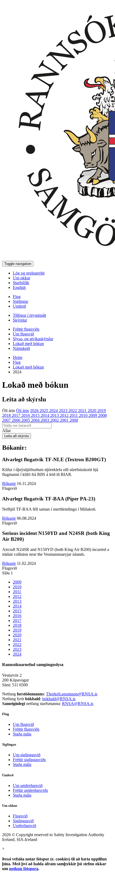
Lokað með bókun (28, 343)
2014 (45, 415)
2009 (93, 415)
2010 (84, 415)
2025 (44, 410)
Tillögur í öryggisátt (29, 315)
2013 (55, 415)
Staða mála (22, 734)
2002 (55, 420)
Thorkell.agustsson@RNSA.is (71, 694)
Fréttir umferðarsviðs (30, 790)
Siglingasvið (23, 821)
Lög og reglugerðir (29, 273)
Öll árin (8, 410)
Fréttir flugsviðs (26, 329)
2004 (36, 420)
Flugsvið (20, 816)
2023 (63, 410)
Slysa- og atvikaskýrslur (33, 338)
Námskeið (21, 348)
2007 (7, 420)
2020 (92, 410)
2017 (16, 415)
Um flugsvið (23, 334)
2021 (83, 410)
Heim (17, 357)
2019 (101, 410)
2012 (65, 415)
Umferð (19, 306)
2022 (73, 410)
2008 (102, 415)
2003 (45, 420)
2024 (54, 410)
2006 (16, 420)
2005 (26, 420)
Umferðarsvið (24, 825)
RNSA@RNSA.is (77, 703)
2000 (74, 420)
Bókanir (9, 483)
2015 (36, 415)
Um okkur (21, 278)
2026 (35, 410)
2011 (74, 415)
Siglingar (20, 301)
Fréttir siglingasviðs (29, 759)
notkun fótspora (23, 868)
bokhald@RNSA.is (58, 698)
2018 (7, 415)
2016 (26, 415)
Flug (17, 296)
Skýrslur (20, 320)
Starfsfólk (21, 282)
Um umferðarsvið (28, 785)
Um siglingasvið (26, 755)
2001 (65, 420)
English (19, 287)
